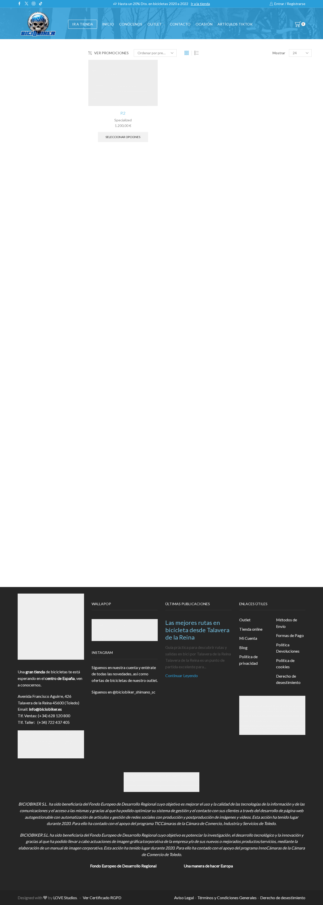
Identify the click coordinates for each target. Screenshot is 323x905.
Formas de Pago (290, 635)
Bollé (246, 285)
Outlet (245, 619)
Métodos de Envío (286, 623)
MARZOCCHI (254, 319)
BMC (247, 277)
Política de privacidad (248, 660)
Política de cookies (285, 663)
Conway (249, 294)
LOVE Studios (65, 897)
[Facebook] (19, 4)
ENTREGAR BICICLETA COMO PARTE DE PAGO (270, 181)
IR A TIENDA (82, 24)
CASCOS (250, 128)
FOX (246, 153)
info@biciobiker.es (45, 709)
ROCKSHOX (253, 345)
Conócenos (130, 24)
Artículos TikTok (235, 24)
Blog (243, 647)
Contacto (180, 24)
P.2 (122, 113)
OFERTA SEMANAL (260, 208)
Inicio (108, 24)
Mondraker (252, 336)
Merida (248, 328)
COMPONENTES (258, 116)
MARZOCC (252, 311)
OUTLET (154, 24)
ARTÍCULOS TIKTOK (261, 233)
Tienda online (250, 629)
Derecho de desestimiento (288, 679)
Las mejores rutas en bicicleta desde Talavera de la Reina (197, 630)
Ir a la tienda (200, 4)
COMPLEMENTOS (259, 165)
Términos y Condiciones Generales (227, 897)
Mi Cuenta (248, 638)
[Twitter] (26, 4)
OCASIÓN (204, 24)
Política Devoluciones (288, 648)
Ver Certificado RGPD (102, 897)
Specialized (123, 120)
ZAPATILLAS (253, 141)
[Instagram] (33, 4)
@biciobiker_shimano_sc (134, 691)
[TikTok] (40, 4)
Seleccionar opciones (122, 137)
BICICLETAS (253, 104)
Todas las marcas (257, 268)
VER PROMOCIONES (111, 53)
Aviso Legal (184, 897)
